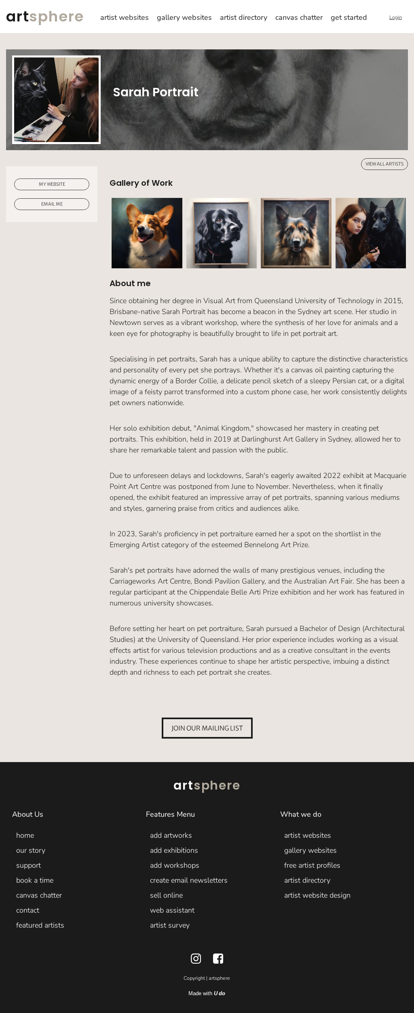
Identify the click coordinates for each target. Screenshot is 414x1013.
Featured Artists (40, 925)
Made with (206, 993)
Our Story (30, 850)
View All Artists (384, 164)
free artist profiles (312, 865)
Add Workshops (174, 865)
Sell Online (166, 895)
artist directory (243, 17)
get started (349, 17)
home (25, 835)
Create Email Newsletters (189, 880)
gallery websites (184, 17)
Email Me (52, 203)
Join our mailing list (207, 728)
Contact (27, 910)
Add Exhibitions (174, 850)
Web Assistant (172, 910)
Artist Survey (170, 925)
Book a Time (34, 880)
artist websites (124, 17)
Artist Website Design (317, 895)
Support (28, 865)
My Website (52, 184)
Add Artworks (171, 835)
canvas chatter (299, 17)
